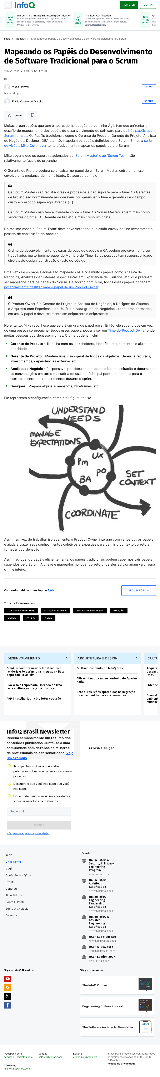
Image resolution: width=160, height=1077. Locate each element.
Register (129, 4)
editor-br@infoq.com (85, 1056)
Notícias (21, 38)
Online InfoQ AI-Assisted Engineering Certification (100, 922)
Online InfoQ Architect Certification (97, 884)
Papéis (30, 617)
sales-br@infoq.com (50, 1056)
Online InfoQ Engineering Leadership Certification (97, 902)
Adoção (118, 610)
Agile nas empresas (90, 610)
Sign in (148, 4)
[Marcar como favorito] (33, 115)
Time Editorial (14, 895)
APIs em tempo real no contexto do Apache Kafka (107, 680)
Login (10, 868)
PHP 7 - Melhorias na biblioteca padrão (34, 698)
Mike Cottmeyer (33, 145)
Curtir (17, 115)
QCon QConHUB (113, 757)
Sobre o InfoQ (15, 902)
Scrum (12, 617)
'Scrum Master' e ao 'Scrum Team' (101, 155)
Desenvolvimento (24, 658)
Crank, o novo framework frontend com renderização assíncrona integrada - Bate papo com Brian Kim (35, 672)
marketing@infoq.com (17, 1068)
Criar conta (13, 861)
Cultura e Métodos (21, 610)
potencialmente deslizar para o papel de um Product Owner (51, 287)
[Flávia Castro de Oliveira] (7, 101)
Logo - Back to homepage (25, 4)
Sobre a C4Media (17, 908)
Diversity (11, 915)
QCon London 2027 (102, 957)
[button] (39, 825)
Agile (51, 590)
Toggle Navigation (8, 5)
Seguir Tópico (138, 590)
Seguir (148, 86)
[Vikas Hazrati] (7, 87)
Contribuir (12, 888)
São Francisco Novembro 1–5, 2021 (133, 833)
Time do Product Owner (127, 330)
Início (7, 38)
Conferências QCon (18, 875)
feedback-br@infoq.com (18, 1056)
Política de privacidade (121, 1063)
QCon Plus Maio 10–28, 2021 (102, 833)
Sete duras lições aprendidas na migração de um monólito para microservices (106, 693)
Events (10, 882)
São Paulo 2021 (130, 821)
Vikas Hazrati (20, 86)
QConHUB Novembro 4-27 (103, 824)
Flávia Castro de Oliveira (27, 101)
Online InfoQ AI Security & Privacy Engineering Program (101, 865)
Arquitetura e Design (98, 658)
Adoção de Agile (55, 610)
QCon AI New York (101, 947)
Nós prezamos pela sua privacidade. (28, 833)
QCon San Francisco (102, 937)
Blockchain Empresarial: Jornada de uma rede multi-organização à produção (34, 686)
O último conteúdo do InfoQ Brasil (100, 668)
